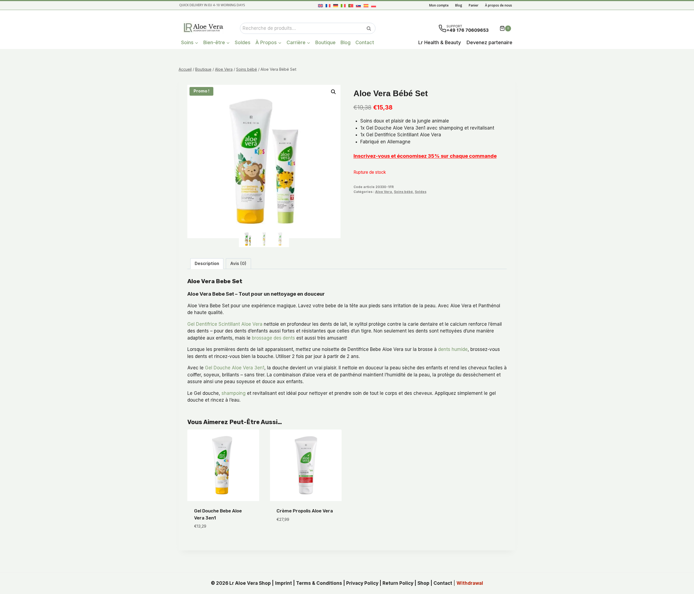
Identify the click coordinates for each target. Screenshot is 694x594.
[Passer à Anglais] (320, 5)
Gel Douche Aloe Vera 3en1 (234, 367)
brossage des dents (273, 338)
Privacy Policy (362, 583)
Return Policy (398, 583)
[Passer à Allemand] (335, 5)
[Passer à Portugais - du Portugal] (350, 5)
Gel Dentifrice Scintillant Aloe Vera (224, 324)
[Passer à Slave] (358, 5)
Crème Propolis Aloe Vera (305, 511)
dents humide (453, 349)
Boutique (325, 42)
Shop (423, 583)
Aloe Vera (383, 192)
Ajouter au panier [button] (297, 535)
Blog (458, 5)
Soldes (242, 42)
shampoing (233, 393)
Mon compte (439, 5)
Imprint (283, 583)
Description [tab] (207, 263)
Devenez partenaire (489, 42)
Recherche (370, 28)
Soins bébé (403, 192)
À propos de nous (498, 5)
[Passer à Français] (328, 5)
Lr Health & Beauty (439, 42)
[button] (333, 92)
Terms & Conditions (319, 583)
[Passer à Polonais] (373, 5)
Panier (473, 5)
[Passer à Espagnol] (366, 5)
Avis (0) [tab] (238, 263)
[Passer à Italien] (343, 5)
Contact (364, 42)
